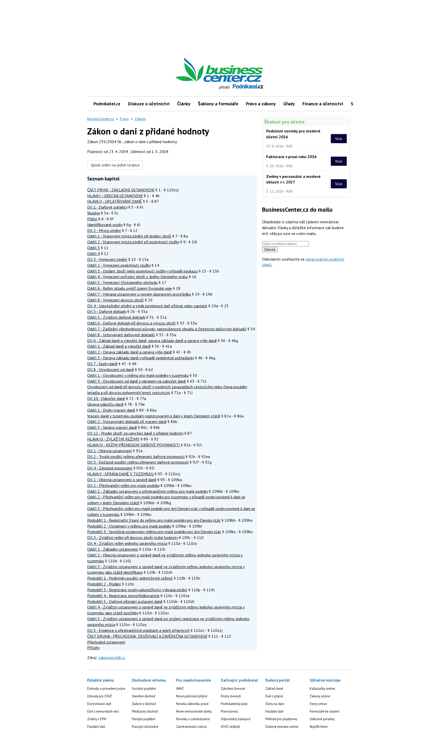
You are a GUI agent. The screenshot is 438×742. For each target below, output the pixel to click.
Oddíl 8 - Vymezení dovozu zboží (115, 299)
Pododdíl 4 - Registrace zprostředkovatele (123, 595)
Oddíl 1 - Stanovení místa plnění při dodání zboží (129, 236)
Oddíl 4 (93, 253)
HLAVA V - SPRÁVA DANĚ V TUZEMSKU (120, 473)
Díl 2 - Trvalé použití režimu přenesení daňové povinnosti (136, 456)
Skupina (93, 212)
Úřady (289, 104)
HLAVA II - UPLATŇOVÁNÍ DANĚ (114, 201)
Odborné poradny (322, 719)
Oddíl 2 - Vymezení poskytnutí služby (119, 265)
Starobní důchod (143, 696)
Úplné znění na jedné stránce (115, 164)
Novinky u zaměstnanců (193, 719)
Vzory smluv (318, 704)
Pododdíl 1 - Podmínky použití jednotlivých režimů (130, 578)
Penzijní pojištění (143, 719)
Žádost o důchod (144, 704)
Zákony (140, 118)
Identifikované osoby (104, 224)
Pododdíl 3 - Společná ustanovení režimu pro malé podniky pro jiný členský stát (154, 531)
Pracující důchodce (145, 726)
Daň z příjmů (274, 696)
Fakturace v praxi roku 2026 (291, 156)
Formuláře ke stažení (324, 711)
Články (183, 104)
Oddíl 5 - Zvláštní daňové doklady (116, 317)
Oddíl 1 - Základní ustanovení (112, 549)
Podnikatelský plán (234, 704)
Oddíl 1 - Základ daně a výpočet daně (119, 346)
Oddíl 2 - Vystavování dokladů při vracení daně (127, 421)
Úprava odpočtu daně (105, 404)
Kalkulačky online (322, 688)
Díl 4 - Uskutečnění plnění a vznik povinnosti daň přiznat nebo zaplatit (147, 305)
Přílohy (93, 647)
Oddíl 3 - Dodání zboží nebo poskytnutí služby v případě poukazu (142, 271)
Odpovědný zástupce (235, 719)
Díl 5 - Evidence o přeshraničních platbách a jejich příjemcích (138, 630)
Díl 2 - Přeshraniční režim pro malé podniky (123, 485)
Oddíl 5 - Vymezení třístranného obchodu (122, 282)
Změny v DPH (96, 719)
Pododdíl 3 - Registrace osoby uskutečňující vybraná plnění (137, 589)
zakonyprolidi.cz (111, 657)
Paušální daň (96, 726)
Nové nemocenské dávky (194, 711)
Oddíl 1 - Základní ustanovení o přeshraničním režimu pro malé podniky (147, 491)
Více (338, 138)
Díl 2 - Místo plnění (104, 230)
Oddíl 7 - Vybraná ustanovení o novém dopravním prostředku (139, 294)
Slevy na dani (274, 704)
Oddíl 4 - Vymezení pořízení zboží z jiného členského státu (137, 276)
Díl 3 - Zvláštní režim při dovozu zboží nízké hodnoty (132, 537)
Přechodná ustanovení (106, 642)
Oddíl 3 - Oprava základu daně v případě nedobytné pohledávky (140, 357)
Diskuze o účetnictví (149, 104)
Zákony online (320, 696)
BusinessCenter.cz (100, 118)
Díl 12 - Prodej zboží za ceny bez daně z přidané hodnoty (135, 433)
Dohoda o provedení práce (106, 688)
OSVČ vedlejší (230, 726)
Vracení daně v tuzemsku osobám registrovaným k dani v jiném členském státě (153, 415)
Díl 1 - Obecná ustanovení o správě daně (121, 479)
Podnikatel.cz (107, 104)
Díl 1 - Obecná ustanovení (109, 450)
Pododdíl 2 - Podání (104, 583)
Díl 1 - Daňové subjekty (107, 207)
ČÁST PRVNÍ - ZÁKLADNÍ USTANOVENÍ (120, 189)
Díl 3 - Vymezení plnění (107, 259)
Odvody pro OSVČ (99, 696)
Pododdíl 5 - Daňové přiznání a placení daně (124, 601)
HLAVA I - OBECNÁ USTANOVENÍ (115, 195)
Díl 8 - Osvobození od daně (110, 369)
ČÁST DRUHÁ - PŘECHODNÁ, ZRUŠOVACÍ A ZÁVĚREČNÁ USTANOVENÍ (147, 636)
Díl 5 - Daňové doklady (106, 311)
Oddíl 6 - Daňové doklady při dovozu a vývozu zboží (131, 323)
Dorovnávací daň (99, 704)
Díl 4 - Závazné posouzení (109, 467)
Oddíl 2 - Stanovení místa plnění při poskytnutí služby (133, 241)
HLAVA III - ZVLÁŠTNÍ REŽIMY (113, 439)
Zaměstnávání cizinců (191, 726)
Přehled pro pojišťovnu (281, 719)
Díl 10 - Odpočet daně (106, 398)
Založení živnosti (233, 688)
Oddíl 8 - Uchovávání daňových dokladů (121, 334)
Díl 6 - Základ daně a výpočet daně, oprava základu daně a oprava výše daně (152, 340)
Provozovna (229, 711)
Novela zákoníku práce (192, 704)
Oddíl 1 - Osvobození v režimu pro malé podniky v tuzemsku (138, 375)
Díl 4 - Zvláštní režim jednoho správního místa (127, 543)
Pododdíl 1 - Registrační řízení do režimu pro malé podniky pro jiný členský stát (154, 520)
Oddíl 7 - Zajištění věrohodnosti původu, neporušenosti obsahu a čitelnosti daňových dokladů (166, 328)
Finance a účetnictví (322, 104)
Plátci (92, 218)
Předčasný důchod (145, 711)
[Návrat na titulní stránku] (242, 70)
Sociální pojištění (144, 688)
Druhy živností (231, 696)
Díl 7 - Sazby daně (102, 363)
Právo (124, 118)
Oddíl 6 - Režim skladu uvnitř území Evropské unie (129, 288)
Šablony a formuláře (218, 104)
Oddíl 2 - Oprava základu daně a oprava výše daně (129, 352)
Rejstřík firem (319, 726)
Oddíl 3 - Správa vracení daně (112, 427)
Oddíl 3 (93, 247)
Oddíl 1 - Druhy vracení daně (111, 410)
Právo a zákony (261, 104)
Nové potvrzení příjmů (191, 696)
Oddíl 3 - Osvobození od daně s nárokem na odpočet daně (136, 381)
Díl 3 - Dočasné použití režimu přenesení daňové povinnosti (138, 462)
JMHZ (180, 688)
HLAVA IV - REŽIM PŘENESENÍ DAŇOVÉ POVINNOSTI (133, 444)
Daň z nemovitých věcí (103, 711)
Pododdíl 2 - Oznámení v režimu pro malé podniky (129, 526)
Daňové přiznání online (281, 726)
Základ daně (274, 688)
